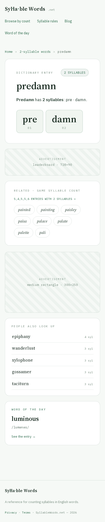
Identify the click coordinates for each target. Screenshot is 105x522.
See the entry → (23, 436)
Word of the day (17, 33)
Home (9, 51)
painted (24, 209)
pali (42, 232)
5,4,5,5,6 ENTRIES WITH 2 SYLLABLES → (44, 199)
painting (48, 209)
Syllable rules (47, 21)
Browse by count (17, 21)
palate (63, 221)
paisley (70, 209)
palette (23, 232)
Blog (68, 21)
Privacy (11, 512)
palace (42, 221)
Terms (26, 512)
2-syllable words (35, 51)
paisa (22, 221)
